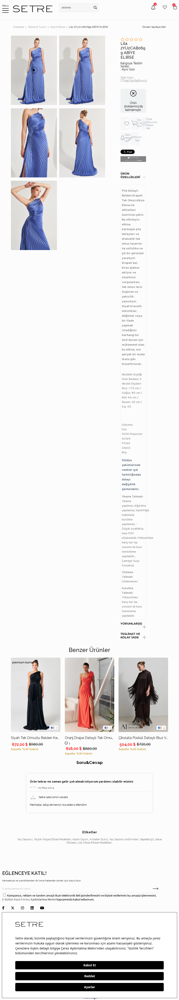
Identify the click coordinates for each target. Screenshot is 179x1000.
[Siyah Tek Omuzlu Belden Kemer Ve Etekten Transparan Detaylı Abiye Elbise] (35, 695)
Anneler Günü (99, 839)
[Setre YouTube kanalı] (42, 908)
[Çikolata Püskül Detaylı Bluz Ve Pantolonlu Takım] (143, 695)
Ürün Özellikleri (130, 175)
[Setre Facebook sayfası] (3, 908)
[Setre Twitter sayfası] (12, 908)
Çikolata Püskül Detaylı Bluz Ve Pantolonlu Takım (143, 738)
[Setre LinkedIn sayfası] (32, 908)
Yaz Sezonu (25, 839)
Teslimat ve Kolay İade (130, 635)
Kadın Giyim (80, 839)
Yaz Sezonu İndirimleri (124, 839)
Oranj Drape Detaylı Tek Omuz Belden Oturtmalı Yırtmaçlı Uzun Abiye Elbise (89, 738)
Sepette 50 (147, 839)
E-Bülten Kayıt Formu (16, 899)
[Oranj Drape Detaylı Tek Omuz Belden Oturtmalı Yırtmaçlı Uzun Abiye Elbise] (89, 695)
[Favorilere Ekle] (126, 123)
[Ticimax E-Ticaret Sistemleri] (89, 998)
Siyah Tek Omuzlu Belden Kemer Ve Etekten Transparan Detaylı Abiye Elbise (35, 738)
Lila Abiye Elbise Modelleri (95, 842)
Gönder (155, 889)
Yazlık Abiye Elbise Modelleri (52, 839)
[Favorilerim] (165, 10)
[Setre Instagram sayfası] (22, 908)
